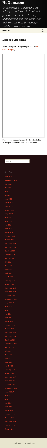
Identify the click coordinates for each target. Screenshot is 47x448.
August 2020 (9, 258)
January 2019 (9, 329)
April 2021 (8, 229)
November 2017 (10, 381)
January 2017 (9, 418)
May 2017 (8, 403)
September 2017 (11, 388)
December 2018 (10, 332)
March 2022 (9, 203)
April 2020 (8, 273)
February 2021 (10, 236)
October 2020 (10, 251)
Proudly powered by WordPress (23, 443)
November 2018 (10, 336)
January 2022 (9, 210)
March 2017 (9, 410)
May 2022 (8, 195)
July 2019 (8, 306)
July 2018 (8, 351)
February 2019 (10, 325)
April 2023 (8, 177)
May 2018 (8, 358)
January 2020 (9, 284)
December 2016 (10, 421)
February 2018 (10, 370)
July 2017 (8, 395)
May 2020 (8, 269)
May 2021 (8, 225)
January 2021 (9, 240)
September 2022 (11, 180)
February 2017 (10, 414)
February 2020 (10, 280)
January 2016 (9, 429)
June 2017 (8, 399)
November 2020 (10, 247)
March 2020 (9, 277)
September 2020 (11, 255)
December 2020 (10, 243)
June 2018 (8, 355)
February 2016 (10, 425)
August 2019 (9, 303)
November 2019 (10, 292)
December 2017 (10, 377)
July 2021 (8, 217)
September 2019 (11, 299)
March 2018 (9, 366)
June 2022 (8, 191)
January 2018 (9, 373)
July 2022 (8, 188)
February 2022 (10, 206)
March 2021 (9, 232)
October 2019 (10, 295)
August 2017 (9, 392)
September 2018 (11, 344)
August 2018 (9, 347)
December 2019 (10, 288)
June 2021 (8, 221)
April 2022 (8, 199)
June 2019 (8, 310)
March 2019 (9, 321)
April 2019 (8, 318)
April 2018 (8, 362)
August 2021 (9, 214)
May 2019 (8, 314)
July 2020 (8, 262)
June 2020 (8, 266)
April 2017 (8, 407)
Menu (4, 30)
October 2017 (10, 384)
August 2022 (9, 184)
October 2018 (10, 340)
